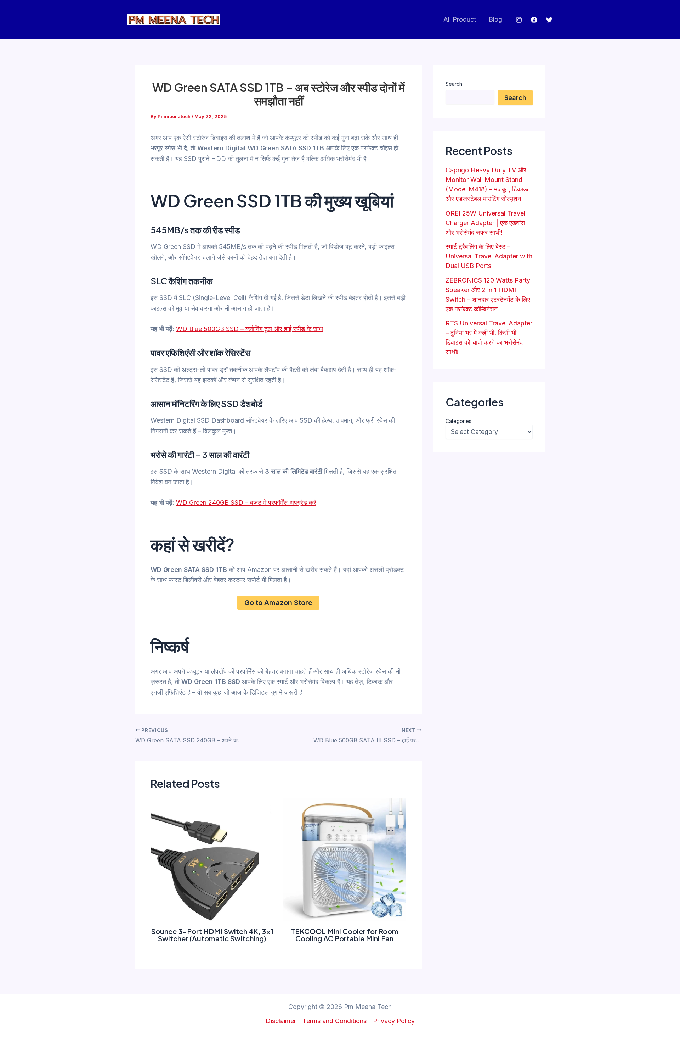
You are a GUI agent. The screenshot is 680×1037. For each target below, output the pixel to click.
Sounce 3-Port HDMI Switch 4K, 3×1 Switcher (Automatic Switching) (212, 935)
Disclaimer (281, 1021)
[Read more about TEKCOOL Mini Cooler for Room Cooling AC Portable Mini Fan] (345, 859)
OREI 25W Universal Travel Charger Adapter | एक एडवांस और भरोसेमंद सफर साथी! (485, 223)
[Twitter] (549, 20)
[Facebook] (534, 20)
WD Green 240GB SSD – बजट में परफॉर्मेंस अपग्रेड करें (246, 502)
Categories (458, 421)
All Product (459, 19)
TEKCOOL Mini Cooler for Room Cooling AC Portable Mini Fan (344, 935)
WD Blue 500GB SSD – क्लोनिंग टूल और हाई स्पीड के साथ (249, 329)
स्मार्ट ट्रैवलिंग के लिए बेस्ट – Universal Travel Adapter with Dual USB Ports (489, 256)
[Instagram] (519, 20)
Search (454, 84)
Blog (495, 19)
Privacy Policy (394, 1021)
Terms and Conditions (334, 1021)
